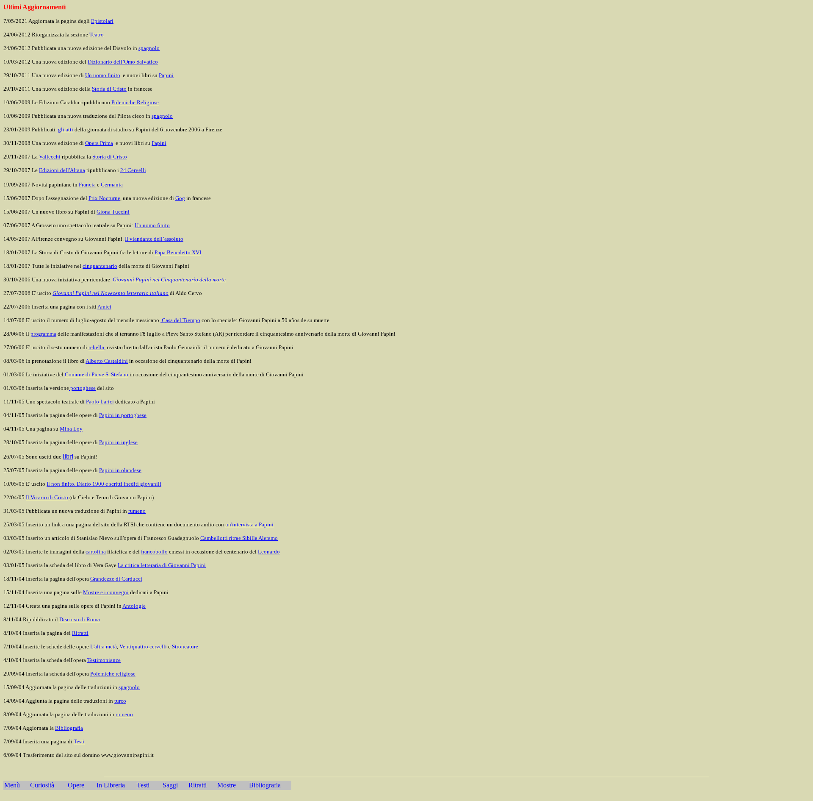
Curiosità (42, 785)
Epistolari (102, 21)
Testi (143, 785)
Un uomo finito (102, 75)
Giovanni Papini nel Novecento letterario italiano (111, 293)
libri (68, 456)
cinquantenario (100, 266)
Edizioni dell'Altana (62, 170)
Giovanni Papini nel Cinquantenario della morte (169, 279)
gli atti (65, 129)
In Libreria (111, 785)
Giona (113, 212)
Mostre (226, 785)
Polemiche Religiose (135, 102)
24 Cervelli (133, 170)
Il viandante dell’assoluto (154, 239)
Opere (76, 785)
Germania (112, 184)
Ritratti (197, 785)
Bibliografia (265, 785)
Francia (87, 184)
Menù (12, 785)
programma (43, 334)
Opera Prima (99, 143)
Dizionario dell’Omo (123, 61)
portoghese (82, 388)
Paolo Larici (100, 401)
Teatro (96, 34)
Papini (166, 75)
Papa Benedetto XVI (178, 252)
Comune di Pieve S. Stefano (96, 374)
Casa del (180, 320)
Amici (104, 306)
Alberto (107, 361)
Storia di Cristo (109, 89)
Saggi (170, 785)
